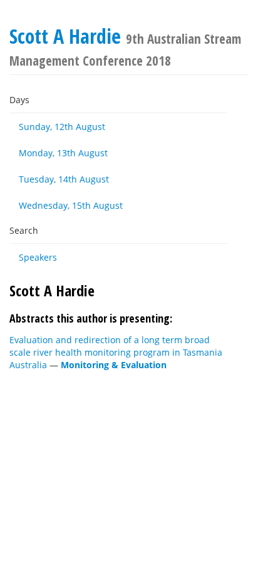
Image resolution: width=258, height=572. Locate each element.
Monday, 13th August (63, 153)
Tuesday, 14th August (64, 179)
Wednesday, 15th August (71, 205)
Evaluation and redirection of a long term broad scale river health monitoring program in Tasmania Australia (115, 352)
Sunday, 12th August (62, 127)
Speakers (38, 257)
